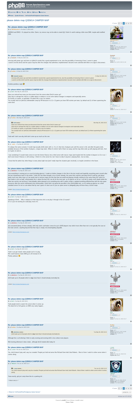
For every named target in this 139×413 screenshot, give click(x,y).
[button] (119, 23)
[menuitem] (18, 12)
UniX (14, 122)
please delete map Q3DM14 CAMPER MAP (28, 20)
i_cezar (15, 368)
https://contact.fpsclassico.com (21, 189)
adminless (16, 332)
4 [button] (128, 23)
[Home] (16, 5)
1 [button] (121, 23)
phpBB (63, 400)
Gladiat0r (16, 76)
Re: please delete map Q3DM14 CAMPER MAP (28, 27)
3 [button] (126, 23)
